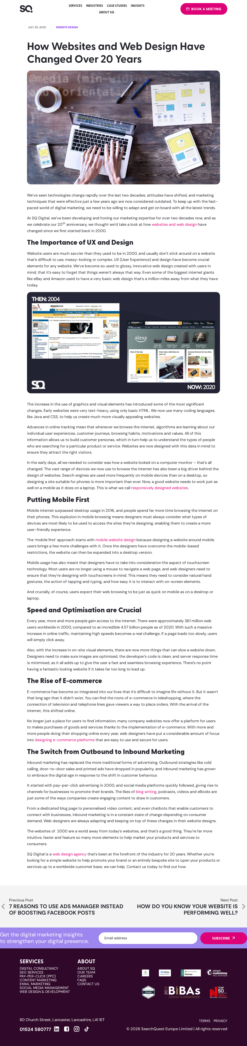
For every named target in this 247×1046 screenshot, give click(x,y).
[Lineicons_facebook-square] (66, 1029)
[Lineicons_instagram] (76, 1029)
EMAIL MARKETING (35, 984)
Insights (138, 5)
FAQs (81, 980)
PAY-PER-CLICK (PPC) (38, 976)
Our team (86, 972)
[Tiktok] (86, 1030)
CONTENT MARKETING (38, 980)
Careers (85, 976)
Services (75, 5)
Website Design (67, 27)
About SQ (106, 12)
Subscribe (221, 938)
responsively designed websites (159, 488)
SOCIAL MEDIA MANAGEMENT (44, 988)
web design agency (69, 854)
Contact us (88, 984)
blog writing (146, 791)
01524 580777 (35, 1029)
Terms (204, 1021)
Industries (94, 5)
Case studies (117, 5)
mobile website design (115, 539)
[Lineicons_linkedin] (56, 1029)
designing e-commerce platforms (65, 740)
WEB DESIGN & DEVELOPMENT (45, 992)
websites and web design (174, 224)
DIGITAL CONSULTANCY (39, 968)
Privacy (220, 1021)
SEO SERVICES (31, 972)
